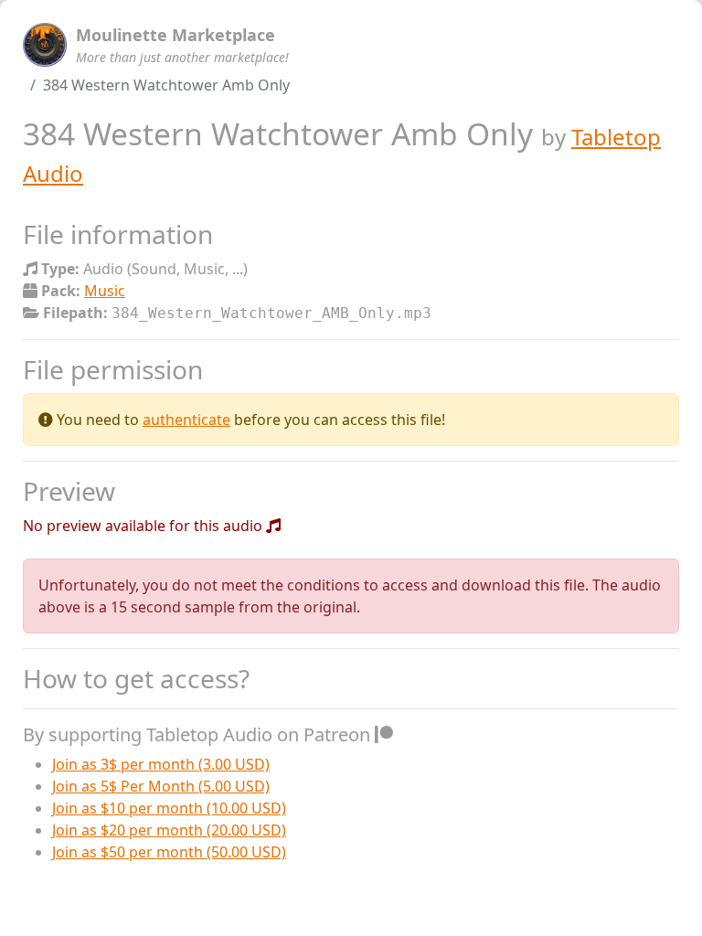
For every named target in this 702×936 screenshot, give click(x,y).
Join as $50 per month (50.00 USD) (169, 852)
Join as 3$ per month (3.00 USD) (161, 764)
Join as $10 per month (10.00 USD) (169, 808)
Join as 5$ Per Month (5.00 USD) (161, 786)
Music (104, 291)
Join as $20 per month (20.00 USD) (169, 830)
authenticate (186, 420)
